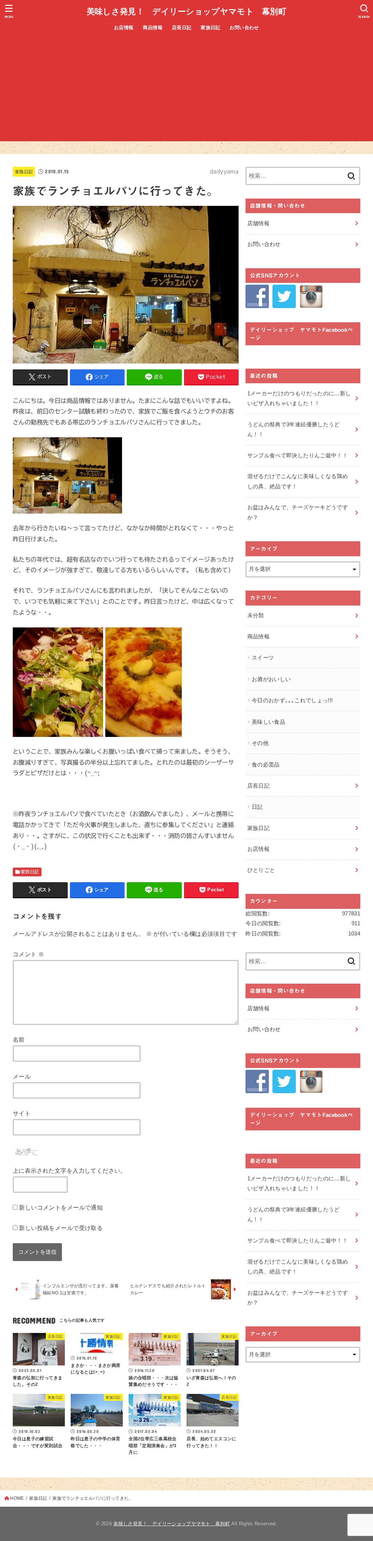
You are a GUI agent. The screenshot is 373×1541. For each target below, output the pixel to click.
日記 (257, 807)
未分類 (255, 615)
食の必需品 (266, 765)
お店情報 (124, 27)
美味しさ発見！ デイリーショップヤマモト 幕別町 (186, 11)
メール (22, 1076)
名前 (19, 1039)
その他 (260, 743)
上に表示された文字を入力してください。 (69, 1170)
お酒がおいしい (271, 679)
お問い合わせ (244, 27)
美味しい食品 (268, 722)
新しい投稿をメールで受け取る (61, 1228)
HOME (17, 1498)
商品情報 (152, 27)
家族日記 (210, 27)
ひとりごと (261, 870)
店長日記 (182, 27)
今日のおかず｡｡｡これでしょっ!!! (292, 700)
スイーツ (263, 658)
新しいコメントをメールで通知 (61, 1207)
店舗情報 (258, 223)
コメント (28, 954)
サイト (22, 1113)
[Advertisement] (186, 90)
